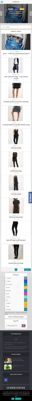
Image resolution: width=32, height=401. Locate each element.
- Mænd (16, 9)
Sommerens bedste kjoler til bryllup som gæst (18, 359)
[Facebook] (6, 380)
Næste (27, 269)
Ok (13, 398)
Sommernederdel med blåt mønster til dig (16, 125)
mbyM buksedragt (16, 171)
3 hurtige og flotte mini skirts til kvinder (16, 102)
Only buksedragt (16, 148)
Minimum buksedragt (16, 217)
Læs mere (18, 398)
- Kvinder (11, 9)
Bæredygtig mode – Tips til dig (18, 366)
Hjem (3, 27)
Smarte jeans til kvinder (16, 263)
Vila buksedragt (16, 194)
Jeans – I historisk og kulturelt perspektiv (16, 12)
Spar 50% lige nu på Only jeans (16, 240)
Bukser (21, 9)
